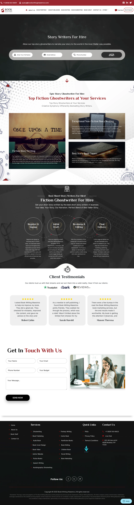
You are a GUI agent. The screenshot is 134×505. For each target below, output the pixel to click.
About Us (14, 429)
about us (32, 10)
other (105, 10)
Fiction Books (37, 458)
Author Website (38, 454)
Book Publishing (54, 10)
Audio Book (37, 440)
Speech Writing (38, 463)
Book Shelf (88, 10)
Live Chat (108, 436)
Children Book (66, 449)
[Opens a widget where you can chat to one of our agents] (126, 501)
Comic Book (65, 436)
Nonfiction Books (67, 440)
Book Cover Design (39, 445)
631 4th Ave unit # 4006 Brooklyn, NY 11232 (109, 442)
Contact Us (97, 10)
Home (13, 425)
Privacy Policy (89, 436)
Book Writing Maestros (66, 492)
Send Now (18, 398)
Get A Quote (128, 10)
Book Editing (65, 10)
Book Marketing (77, 10)
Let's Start (111, 54)
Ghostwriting (41, 10)
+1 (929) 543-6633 (112, 431)
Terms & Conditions (91, 440)
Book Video (36, 449)
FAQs (86, 431)
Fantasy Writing (66, 431)
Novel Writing (65, 454)
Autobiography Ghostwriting (42, 467)
